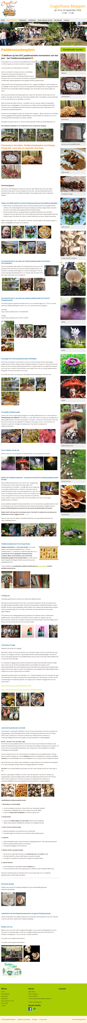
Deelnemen (32, 20)
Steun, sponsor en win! (45, 20)
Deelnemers (23, 20)
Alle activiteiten (12, 20)
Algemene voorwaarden (24, 1019)
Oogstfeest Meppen (10, 1019)
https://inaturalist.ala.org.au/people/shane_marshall (16, 685)
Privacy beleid (43, 1019)
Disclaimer (34, 1019)
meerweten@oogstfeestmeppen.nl (41, 998)
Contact (66, 20)
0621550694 (34, 996)
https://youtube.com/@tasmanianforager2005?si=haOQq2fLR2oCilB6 (21, 689)
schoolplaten (42, 566)
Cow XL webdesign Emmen (79, 1019)
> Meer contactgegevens (35, 1002)
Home (3, 20)
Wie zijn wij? (58, 20)
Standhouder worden (73, 49)
